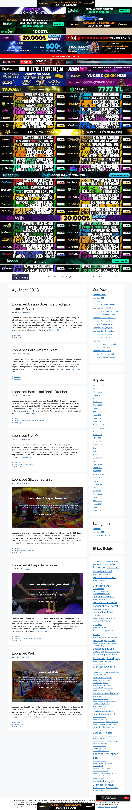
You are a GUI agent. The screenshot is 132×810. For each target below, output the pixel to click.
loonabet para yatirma (101, 704)
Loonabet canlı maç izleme (103, 614)
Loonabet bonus (102, 585)
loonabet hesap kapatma (113, 670)
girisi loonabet (98, 564)
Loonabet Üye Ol (25, 436)
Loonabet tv (99, 727)
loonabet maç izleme (100, 683)
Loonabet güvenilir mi (104, 666)
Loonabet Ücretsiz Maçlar (103, 341)
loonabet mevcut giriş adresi (102, 685)
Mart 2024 (97, 441)
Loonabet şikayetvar (103, 784)
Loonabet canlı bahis (103, 596)
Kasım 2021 (97, 504)
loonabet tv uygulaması (98, 730)
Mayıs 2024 (97, 435)
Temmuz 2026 (98, 385)
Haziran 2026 (98, 389)
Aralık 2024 (97, 412)
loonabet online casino (100, 696)
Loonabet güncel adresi (105, 654)
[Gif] (66, 132)
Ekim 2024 (97, 418)
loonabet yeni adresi (99, 746)
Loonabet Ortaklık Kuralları (103, 331)
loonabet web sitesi (99, 741)
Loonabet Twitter (83, 277)
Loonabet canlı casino (105, 602)
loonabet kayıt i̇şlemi (99, 674)
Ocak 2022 (97, 497)
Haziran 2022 (98, 481)
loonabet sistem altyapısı (99, 722)
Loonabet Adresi (99, 295)
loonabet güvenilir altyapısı (99, 664)
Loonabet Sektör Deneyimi (103, 354)
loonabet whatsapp (112, 741)
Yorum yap (17, 337)
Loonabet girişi (98, 646)
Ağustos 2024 (98, 425)
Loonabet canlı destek (106, 605)
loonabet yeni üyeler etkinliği (100, 761)
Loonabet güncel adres (112, 652)
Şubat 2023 (97, 458)
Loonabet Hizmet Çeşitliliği (103, 334)
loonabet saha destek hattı (99, 717)
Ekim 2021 (97, 507)
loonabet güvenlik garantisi (99, 670)
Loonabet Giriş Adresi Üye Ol (23, 464)
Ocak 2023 (97, 461)
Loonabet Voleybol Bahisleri (104, 314)
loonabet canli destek (100, 591)
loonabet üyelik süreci (110, 776)
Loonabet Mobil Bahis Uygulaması (106, 311)
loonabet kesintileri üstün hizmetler (101, 680)
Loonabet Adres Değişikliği (103, 347)
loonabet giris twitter (99, 637)
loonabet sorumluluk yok (99, 724)
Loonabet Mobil (98, 688)
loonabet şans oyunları (98, 778)
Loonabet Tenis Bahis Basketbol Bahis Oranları (29, 420)
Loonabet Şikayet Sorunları (33, 479)
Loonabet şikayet (103, 781)
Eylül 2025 (97, 395)
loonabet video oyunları (100, 738)
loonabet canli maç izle (101, 594)
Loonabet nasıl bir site (105, 693)
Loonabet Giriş (53, 277)
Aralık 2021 (97, 501)
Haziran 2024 (98, 431)
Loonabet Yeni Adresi (100, 277)
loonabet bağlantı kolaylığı (99, 580)
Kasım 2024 (97, 415)
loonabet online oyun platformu (100, 699)
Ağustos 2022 (98, 474)
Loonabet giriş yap (103, 648)
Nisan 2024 (97, 438)
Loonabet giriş (112, 637)
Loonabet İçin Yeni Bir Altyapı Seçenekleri (27, 638)
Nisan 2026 (97, 392)
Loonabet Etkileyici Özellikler (104, 357)
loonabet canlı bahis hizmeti (100, 599)
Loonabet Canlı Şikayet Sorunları (24, 550)
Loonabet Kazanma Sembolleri (105, 305)
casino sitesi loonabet (112, 561)
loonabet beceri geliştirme (99, 583)
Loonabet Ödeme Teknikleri (104, 324)
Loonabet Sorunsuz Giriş (102, 321)
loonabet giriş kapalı (110, 645)
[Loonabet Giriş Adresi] (20, 277)
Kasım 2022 (97, 468)
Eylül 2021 (97, 511)
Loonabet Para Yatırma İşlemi (35, 350)
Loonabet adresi (102, 571)
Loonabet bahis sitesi (104, 577)
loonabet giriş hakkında (112, 643)
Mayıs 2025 (97, 402)
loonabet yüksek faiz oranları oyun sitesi (103, 763)
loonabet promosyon (99, 709)
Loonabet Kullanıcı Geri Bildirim (105, 344)
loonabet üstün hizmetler (99, 773)
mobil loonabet (99, 788)
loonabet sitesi (112, 722)
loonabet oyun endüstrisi (99, 701)
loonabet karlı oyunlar (114, 672)
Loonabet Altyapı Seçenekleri (35, 565)
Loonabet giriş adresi (104, 640)
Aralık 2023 (97, 451)
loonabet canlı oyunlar (98, 618)
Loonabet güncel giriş (106, 658)
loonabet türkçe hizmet (111, 736)
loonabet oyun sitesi (111, 701)
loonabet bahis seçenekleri (101, 574)
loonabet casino (110, 618)
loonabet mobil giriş (108, 688)
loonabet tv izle (110, 727)
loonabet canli (98, 589)
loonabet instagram (100, 672)
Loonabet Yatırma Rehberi (103, 308)
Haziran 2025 (98, 398)
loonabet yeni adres (100, 743)
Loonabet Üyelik (98, 766)
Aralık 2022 (97, 464)
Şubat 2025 (97, 405)
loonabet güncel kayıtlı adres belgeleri (102, 661)
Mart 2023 (97, 455)
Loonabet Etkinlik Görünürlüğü (104, 318)
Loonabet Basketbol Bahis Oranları (39, 392)
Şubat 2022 (97, 494)
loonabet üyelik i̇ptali (111, 773)
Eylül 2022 (97, 471)
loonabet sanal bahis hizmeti (100, 719)
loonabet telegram (112, 724)
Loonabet (115, 277)
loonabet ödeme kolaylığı (100, 771)
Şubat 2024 (97, 445)
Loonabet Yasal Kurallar (102, 351)
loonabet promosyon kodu (103, 711)
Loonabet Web (23, 653)
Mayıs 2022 (97, 484)
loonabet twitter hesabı (98, 736)
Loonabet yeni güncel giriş (106, 755)
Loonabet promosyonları (105, 714)
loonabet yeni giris (100, 748)
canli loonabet (99, 561)
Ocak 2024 (97, 448)
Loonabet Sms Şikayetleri (103, 328)
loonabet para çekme (99, 706)
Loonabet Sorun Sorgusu (102, 338)
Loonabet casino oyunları (102, 623)
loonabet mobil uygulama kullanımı (101, 690)
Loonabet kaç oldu (102, 677)
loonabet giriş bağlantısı (99, 643)
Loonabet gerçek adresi (103, 632)
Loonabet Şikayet (68, 277)
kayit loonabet (109, 564)
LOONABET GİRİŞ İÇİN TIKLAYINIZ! (66, 56)
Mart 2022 (97, 491)
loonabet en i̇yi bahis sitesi (99, 627)
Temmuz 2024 (98, 428)
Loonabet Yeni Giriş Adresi (101, 751)
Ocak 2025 (97, 408)
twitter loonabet (112, 788)
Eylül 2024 (97, 422)
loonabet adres (113, 568)
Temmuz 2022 (98, 478)
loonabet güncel (98, 652)
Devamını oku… (54, 330)
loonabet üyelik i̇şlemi (98, 776)
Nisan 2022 (97, 488)
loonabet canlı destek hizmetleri (101, 609)
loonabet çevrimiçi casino (102, 768)
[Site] (33, 96)
